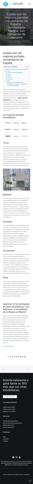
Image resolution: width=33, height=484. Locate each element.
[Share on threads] (12, 357)
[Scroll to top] (30, 481)
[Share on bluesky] (21, 357)
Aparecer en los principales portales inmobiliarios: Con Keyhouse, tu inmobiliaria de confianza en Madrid (17, 84)
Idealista (9, 75)
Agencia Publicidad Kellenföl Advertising (18, 464)
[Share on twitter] (10, 357)
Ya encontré (10, 79)
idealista (11, 198)
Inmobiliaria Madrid (8, 346)
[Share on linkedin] (16, 357)
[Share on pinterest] (14, 357)
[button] (29, 4)
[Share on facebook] (8, 357)
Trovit (8, 74)
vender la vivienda (17, 104)
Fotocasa (9, 77)
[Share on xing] (23, 357)
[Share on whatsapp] (19, 357)
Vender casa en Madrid (9, 409)
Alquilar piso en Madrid (9, 411)
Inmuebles (6, 439)
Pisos (8, 80)
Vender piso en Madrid (9, 407)
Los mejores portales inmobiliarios (15, 72)
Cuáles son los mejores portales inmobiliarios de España (16, 70)
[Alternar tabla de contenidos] (26, 67)
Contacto (5, 441)
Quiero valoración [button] (10, 396)
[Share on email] (25, 357)
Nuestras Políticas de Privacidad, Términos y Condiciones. (16, 474)
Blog (4, 437)
